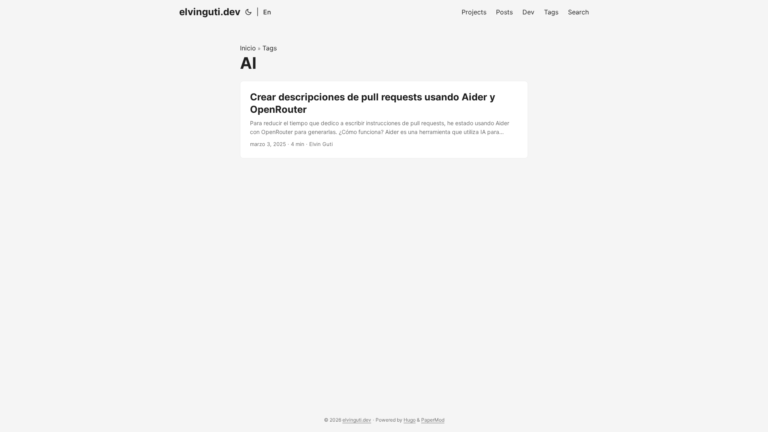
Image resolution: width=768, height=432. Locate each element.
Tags (269, 48)
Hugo (410, 420)
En (267, 12)
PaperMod (432, 420)
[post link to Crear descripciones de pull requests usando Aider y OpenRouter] (384, 119)
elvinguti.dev (209, 12)
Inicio (248, 48)
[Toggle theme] (248, 12)
